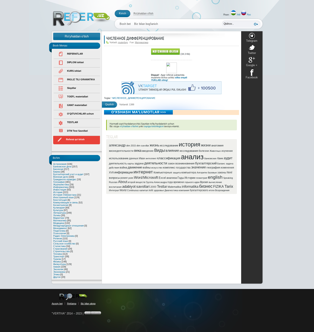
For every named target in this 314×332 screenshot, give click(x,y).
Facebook (252, 77)
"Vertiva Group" (73, 296)
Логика (56, 215)
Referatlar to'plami (81, 18)
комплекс (169, 167)
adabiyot (129, 186)
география (213, 167)
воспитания (115, 187)
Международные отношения (68, 225)
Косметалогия (60, 205)
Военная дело (60, 177)
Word (138, 177)
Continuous (133, 190)
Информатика (60, 187)
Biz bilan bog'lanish (146, 23)
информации (123, 172)
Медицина (58, 223)
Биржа (56, 171)
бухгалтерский (206, 163)
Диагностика (171, 190)
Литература (59, 212)
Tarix (228, 186)
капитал (143, 190)
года (170, 182)
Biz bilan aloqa (88, 303)
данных (133, 158)
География (59, 182)
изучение (227, 150)
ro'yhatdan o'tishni (129, 126)
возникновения (184, 163)
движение (135, 167)
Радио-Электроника (64, 236)
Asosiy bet (57, 303)
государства (183, 167)
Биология (58, 169)
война (123, 167)
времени (178, 182)
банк (220, 158)
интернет (143, 171)
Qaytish (109, 104)
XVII (111, 172)
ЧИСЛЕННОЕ (119, 98)
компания (184, 190)
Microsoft (150, 177)
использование (118, 158)
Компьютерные (163, 172)
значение (198, 167)
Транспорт (59, 256)
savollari (143, 186)
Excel (162, 177)
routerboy (123, 42)
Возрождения (222, 190)
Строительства (61, 251)
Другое (57, 277)
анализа (171, 177)
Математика (59, 220)
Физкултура (59, 264)
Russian (113, 182)
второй (131, 182)
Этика (56, 274)
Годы (181, 177)
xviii (151, 190)
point (130, 178)
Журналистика (61, 184)
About (122, 182)
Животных (215, 151)
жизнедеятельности (121, 150)
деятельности (155, 163)
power (124, 177)
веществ (140, 182)
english (215, 177)
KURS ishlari (74, 71)
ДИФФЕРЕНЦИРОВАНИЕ (141, 98)
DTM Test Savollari (77, 131)
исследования (189, 150)
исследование (169, 145)
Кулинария (59, 207)
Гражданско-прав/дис (64, 179)
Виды (159, 150)
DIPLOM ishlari (75, 62)
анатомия (217, 145)
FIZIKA (218, 186)
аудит (228, 158)
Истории (190, 177)
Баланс (221, 163)
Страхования (60, 248)
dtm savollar (142, 145)
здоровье (159, 190)
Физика (57, 261)
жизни (206, 145)
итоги (211, 190)
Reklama (71, 303)
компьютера (188, 172)
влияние (172, 150)
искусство (156, 167)
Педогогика (59, 230)
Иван (142, 158)
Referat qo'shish (75, 139)
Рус (249, 14)
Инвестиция (59, 189)
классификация (168, 158)
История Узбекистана (64, 195)
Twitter (252, 53)
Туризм (57, 259)
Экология (58, 269)
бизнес (206, 186)
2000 (153, 186)
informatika (190, 186)
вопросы (114, 177)
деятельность (118, 163)
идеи (197, 182)
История (57, 192)
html (229, 172)
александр (117, 145)
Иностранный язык (63, 197)
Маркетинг (59, 218)
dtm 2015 (131, 145)
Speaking (228, 178)
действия (114, 167)
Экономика (59, 272)
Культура (58, 210)
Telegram (251, 40)
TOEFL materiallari (77, 96)
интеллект (151, 158)
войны (147, 167)
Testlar (162, 186)
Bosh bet (125, 23)
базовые (212, 172)
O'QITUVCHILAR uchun (80, 113)
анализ (192, 157)
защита (177, 172)
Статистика (59, 246)
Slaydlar (71, 88)
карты (131, 163)
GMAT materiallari (77, 105)
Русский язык (60, 241)
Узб (238, 14)
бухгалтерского (199, 190)
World (123, 190)
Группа (149, 182)
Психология (59, 233)
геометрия (201, 178)
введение (148, 150)
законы (221, 172)
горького (189, 182)
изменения (227, 167)
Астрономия (59, 164)
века (137, 150)
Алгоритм (202, 172)
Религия (57, 238)
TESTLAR (72, 122)
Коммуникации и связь (65, 202)
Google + (251, 65)
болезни (204, 150)
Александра (160, 182)
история (189, 144)
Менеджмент (60, 228)
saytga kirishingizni (153, 126)
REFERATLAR (75, 53)
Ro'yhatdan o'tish (143, 13)
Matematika (174, 186)
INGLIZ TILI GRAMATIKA (81, 79)
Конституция (60, 200)
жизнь (154, 145)
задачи (139, 163)
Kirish (122, 13)
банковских (210, 158)
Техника (57, 254)
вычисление (215, 182)
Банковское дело (62, 166)
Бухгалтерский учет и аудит (68, 174)
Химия (56, 266)
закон (171, 163)
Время (204, 182)
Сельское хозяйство (64, 243)
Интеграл (114, 190)
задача (229, 163)
